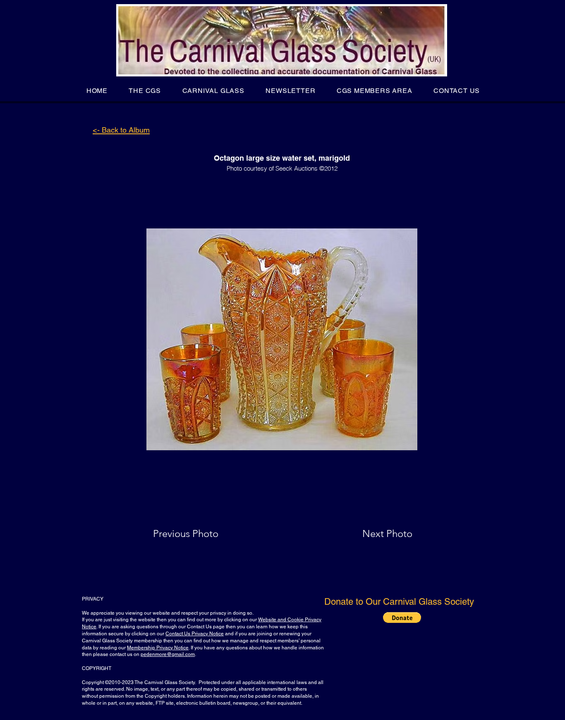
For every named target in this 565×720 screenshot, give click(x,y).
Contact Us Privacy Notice (194, 634)
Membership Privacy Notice (158, 648)
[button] (145, 90)
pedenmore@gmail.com (168, 654)
